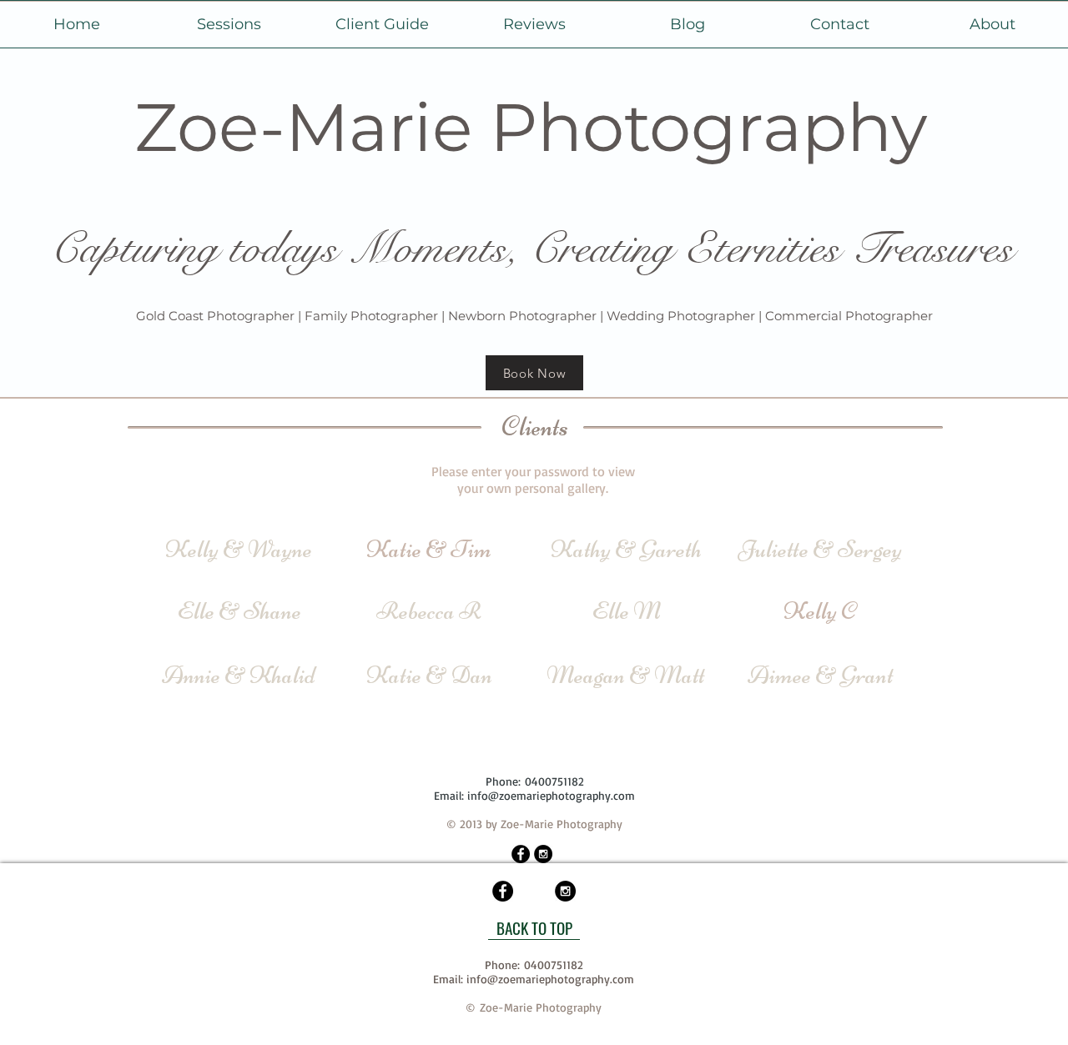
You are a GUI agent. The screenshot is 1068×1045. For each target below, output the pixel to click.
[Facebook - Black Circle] (520, 854)
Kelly (192, 549)
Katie (393, 675)
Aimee (779, 675)
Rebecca (415, 610)
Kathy (581, 549)
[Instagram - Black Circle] (543, 854)
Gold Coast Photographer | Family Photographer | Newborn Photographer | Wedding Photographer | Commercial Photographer (534, 316)
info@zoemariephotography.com (551, 795)
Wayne (280, 549)
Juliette (773, 549)
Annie (191, 675)
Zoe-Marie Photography (530, 127)
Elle (195, 610)
